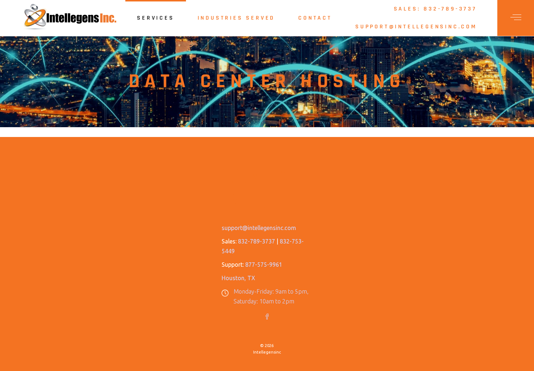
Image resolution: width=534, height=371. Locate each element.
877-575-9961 (263, 264)
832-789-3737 (256, 241)
